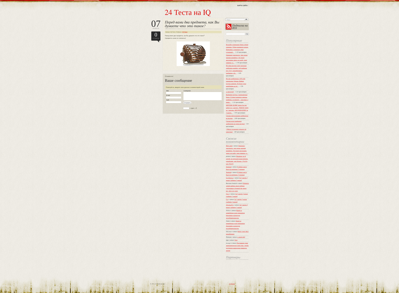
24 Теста (232, 284)
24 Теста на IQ (188, 12)
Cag (227, 199)
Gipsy (227, 194)
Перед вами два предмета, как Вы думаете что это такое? (192, 23)
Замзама (228, 167)
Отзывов (156, 35)
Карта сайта (242, 5)
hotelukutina (229, 178)
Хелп (236, 240)
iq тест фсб (230, 92)
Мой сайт (229, 146)
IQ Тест (184, 32)
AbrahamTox (229, 205)
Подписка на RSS (240, 26)
